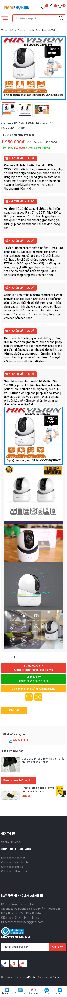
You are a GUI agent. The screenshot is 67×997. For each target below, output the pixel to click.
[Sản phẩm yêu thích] (43, 7)
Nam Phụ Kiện (30, 977)
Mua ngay (34, 679)
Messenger (60, 993)
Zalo (46, 993)
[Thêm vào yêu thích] (29, 697)
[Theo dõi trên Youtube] (23, 963)
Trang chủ (7, 993)
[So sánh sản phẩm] (60, 7)
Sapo (56, 977)
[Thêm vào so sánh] (38, 697)
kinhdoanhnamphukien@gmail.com (22, 922)
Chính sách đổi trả (12, 866)
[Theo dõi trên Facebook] (5, 963)
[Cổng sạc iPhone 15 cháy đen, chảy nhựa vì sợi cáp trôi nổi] (10, 764)
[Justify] (61, 18)
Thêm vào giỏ (33, 668)
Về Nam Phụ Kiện (11, 842)
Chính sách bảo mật (13, 858)
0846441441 (23, 688)
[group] (33, 68)
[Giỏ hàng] (51, 7)
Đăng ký (57, 947)
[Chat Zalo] (10, 740)
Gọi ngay (33, 993)
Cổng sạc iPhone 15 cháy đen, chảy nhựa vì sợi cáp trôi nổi (43, 760)
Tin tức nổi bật (12, 751)
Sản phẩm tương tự (18, 780)
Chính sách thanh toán (14, 871)
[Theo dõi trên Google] (14, 963)
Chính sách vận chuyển (15, 862)
